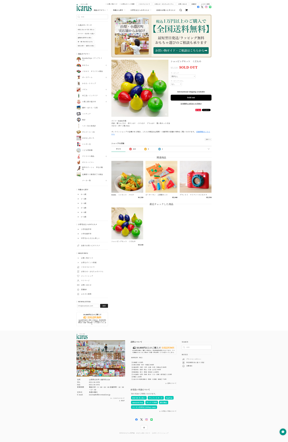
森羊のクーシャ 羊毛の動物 (92, 168)
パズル (84, 90)
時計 (84, 120)
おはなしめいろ (88, 138)
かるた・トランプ (89, 83)
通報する (208, 139)
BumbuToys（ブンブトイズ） (92, 59)
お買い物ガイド (112, 4)
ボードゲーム (87, 77)
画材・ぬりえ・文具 (90, 108)
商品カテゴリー (100, 10)
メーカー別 (86, 181)
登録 (104, 306)
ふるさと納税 (205, 4)
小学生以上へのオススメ (139, 10)
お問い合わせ (182, 4)
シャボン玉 (86, 144)
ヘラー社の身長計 (89, 126)
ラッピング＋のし (177, 81)
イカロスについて (144, 4)
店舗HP (193, 4)
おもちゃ (85, 65)
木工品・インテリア (90, 96)
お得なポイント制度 (127, 4)
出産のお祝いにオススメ (165, 10)
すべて (118, 149)
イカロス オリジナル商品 (92, 71)
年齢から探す (118, 10)
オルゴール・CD (88, 132)
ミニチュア (86, 114)
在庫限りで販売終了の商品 (92, 174)
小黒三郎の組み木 (89, 102)
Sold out (191, 97)
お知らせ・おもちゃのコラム (164, 4)
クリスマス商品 (88, 156)
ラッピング (175, 73)
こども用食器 (87, 150)
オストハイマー (88, 162)
